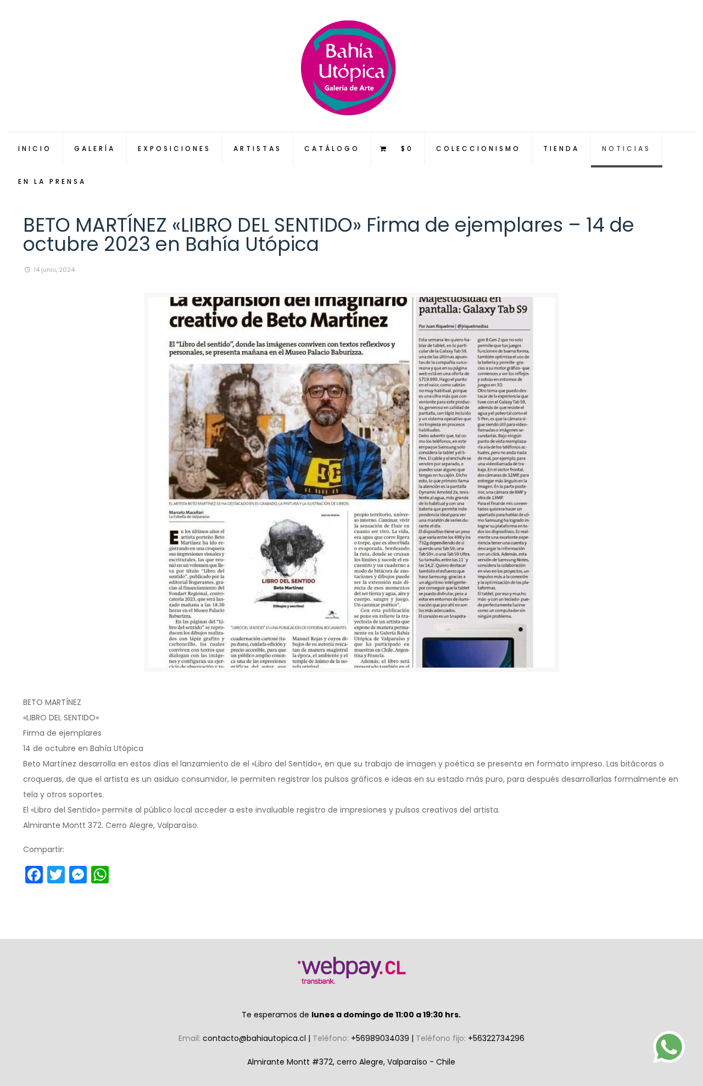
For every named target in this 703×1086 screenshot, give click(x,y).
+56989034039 (381, 1038)
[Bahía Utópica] (352, 66)
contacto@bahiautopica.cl (255, 1038)
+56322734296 (496, 1038)
